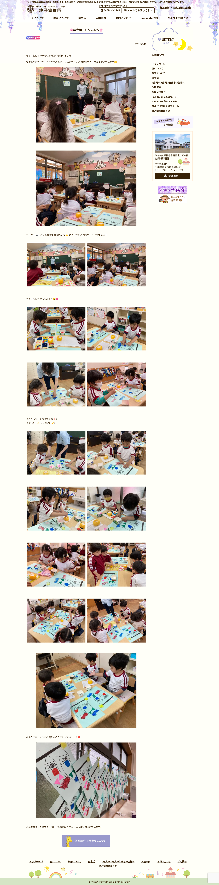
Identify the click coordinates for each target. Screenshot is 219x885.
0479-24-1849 (111, 10)
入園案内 (156, 87)
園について (157, 68)
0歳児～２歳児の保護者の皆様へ (168, 82)
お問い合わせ (158, 91)
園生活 (155, 77)
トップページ (158, 63)
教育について (158, 73)
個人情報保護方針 (182, 7)
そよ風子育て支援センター (165, 96)
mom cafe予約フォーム (164, 101)
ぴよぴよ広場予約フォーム (165, 106)
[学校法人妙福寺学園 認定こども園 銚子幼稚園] (46, 9)
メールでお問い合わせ (139, 10)
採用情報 (164, 7)
